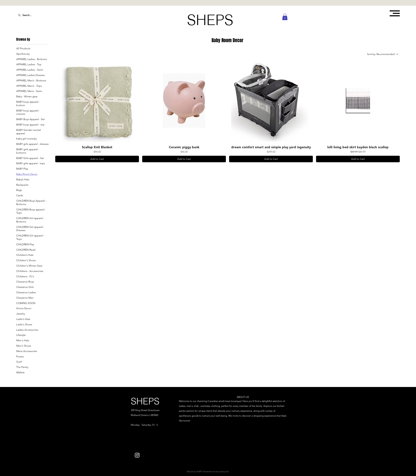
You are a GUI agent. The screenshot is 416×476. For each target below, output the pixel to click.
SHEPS (145, 401)
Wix (227, 471)
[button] (395, 13)
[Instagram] (137, 455)
